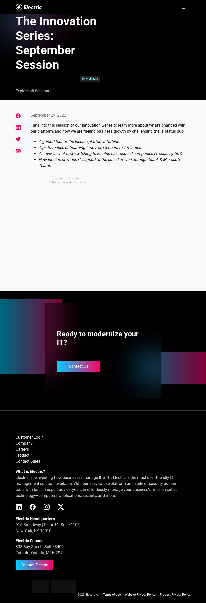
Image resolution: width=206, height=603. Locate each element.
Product (22, 455)
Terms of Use (112, 594)
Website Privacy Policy (140, 594)
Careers (22, 449)
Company (24, 443)
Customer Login (30, 437)
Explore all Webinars (34, 91)
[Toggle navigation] (183, 7)
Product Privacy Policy (175, 594)
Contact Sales (28, 461)
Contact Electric (34, 565)
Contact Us (78, 366)
